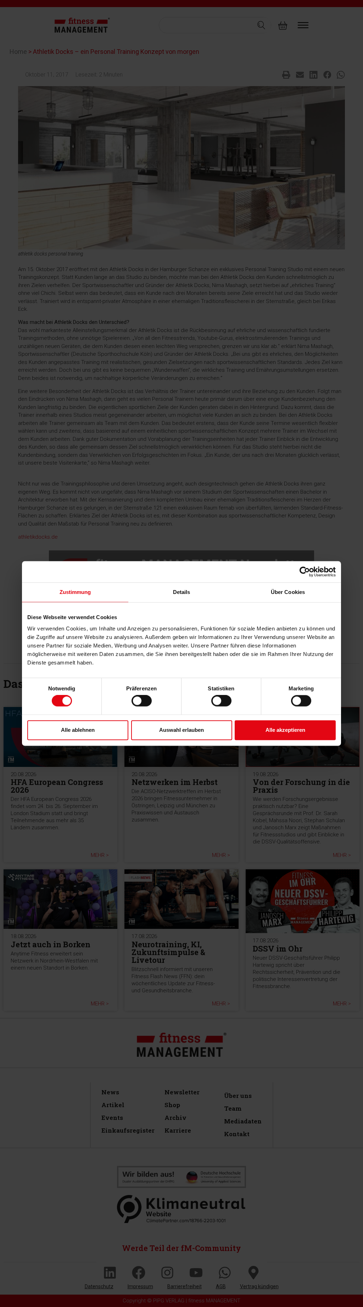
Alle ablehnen (78, 730)
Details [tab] (181, 592)
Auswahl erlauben (181, 730)
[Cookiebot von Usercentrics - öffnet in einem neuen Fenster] (305, 571)
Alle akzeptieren (285, 730)
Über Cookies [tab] (288, 592)
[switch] (142, 701)
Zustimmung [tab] (75, 592)
